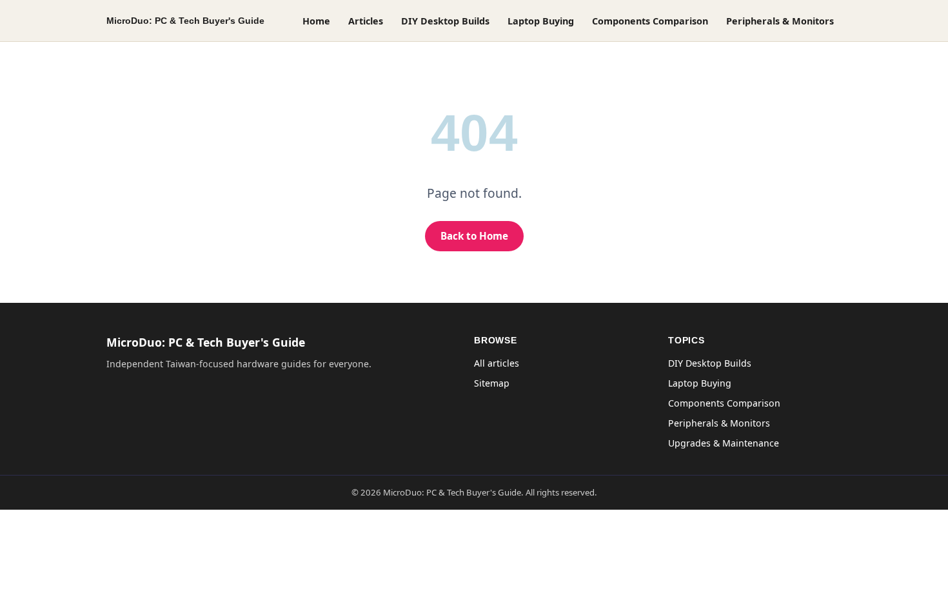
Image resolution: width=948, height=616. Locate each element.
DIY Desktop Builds (445, 21)
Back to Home (474, 235)
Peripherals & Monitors (780, 21)
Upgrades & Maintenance (723, 443)
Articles (365, 21)
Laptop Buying (541, 21)
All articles (496, 363)
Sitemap (491, 383)
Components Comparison (650, 21)
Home (316, 21)
